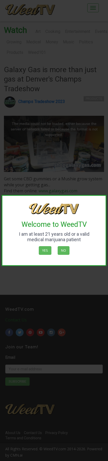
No (63, 250)
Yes (45, 250)
